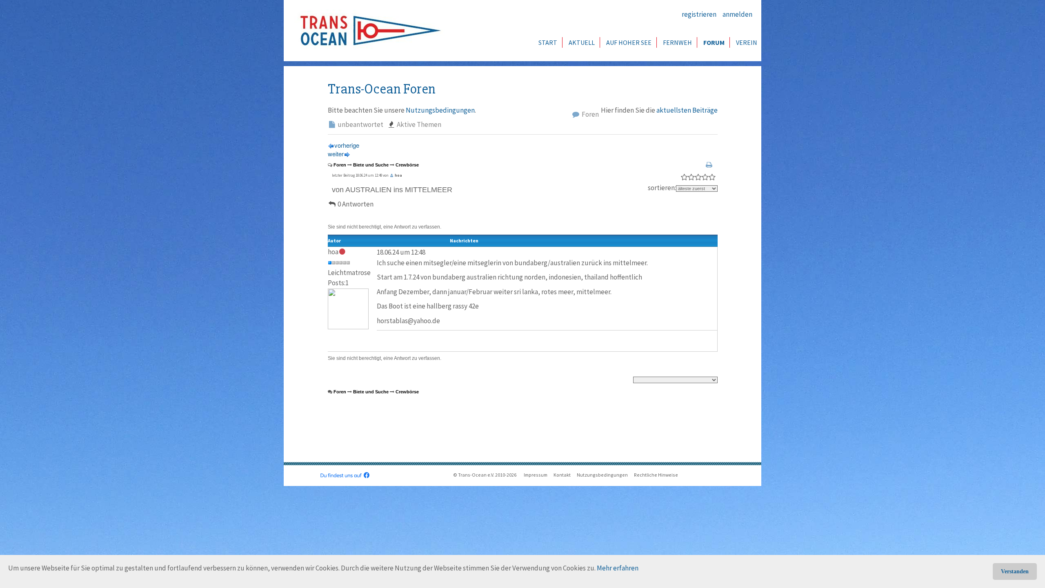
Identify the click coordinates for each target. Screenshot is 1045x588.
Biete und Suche (371, 164)
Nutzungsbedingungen (440, 110)
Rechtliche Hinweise (656, 475)
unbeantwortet (359, 124)
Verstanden (1015, 571)
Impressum (535, 475)
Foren (589, 114)
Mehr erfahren (617, 568)
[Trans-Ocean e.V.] (368, 30)
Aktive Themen (418, 124)
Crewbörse (407, 164)
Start (547, 42)
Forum (714, 42)
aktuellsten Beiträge (687, 110)
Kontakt (562, 475)
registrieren (699, 14)
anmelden (737, 14)
